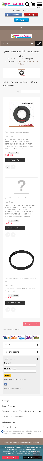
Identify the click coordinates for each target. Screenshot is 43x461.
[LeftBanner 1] (21, 337)
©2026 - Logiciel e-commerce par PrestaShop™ (21, 443)
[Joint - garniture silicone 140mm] (21, 114)
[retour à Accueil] (20, 56)
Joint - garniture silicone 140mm (17, 132)
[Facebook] (5, 384)
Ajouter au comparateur (13, 166)
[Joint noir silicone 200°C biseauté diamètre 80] (21, 260)
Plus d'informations (32, 458)
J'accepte (10, 458)
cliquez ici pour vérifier (21, 433)
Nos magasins (12, 352)
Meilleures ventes (13, 345)
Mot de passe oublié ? (13, 388)
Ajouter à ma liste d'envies (7, 166)
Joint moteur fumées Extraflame (17, 198)
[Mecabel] (21, 36)
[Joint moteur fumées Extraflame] (21, 186)
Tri (18, 92)
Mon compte (9, 406)
